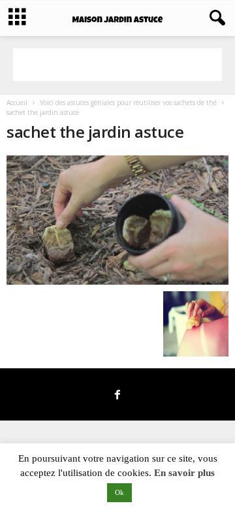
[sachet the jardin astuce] (117, 220)
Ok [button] (119, 492)
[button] (214, 18)
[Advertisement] (117, 64)
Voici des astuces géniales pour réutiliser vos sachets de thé (128, 102)
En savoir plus (184, 473)
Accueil (17, 102)
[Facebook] (117, 396)
